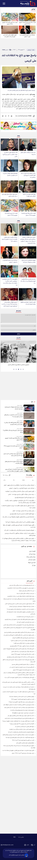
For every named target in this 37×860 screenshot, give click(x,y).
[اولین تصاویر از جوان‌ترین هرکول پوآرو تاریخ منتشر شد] (27, 294)
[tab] (23, 369)
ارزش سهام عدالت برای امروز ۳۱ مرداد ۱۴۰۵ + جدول (23, 753)
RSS (14, 837)
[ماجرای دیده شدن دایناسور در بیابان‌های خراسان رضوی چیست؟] (28, 415)
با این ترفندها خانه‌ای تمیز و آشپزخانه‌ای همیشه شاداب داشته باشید (19, 718)
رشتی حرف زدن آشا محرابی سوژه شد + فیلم (23, 511)
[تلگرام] (6, 116)
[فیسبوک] (9, 116)
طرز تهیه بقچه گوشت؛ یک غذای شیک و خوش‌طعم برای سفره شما (20, 737)
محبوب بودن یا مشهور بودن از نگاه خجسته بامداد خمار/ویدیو (21, 588)
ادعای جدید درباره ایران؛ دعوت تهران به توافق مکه (23, 713)
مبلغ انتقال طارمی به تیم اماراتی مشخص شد (24, 726)
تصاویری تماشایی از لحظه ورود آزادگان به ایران (18, 365)
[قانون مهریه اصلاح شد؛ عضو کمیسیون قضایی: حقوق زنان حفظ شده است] (28, 470)
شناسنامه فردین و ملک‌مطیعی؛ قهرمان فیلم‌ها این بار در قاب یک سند (27, 281)
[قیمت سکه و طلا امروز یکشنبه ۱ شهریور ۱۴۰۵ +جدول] (27, 17)
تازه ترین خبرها (31, 563)
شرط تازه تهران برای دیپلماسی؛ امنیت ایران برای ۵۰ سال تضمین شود (13, 454)
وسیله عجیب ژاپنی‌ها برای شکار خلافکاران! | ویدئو (13, 431)
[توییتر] (3, 116)
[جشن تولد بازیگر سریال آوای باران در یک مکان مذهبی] (9, 186)
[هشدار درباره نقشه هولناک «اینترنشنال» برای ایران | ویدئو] (28, 408)
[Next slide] (34, 351)
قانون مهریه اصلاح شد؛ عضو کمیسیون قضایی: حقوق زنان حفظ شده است (14, 470)
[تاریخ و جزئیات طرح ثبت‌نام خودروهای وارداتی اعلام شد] (28, 462)
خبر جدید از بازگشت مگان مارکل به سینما (28, 153)
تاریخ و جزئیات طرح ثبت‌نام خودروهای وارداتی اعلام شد (14, 462)
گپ (34, 845)
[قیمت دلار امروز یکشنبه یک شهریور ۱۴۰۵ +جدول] (9, 17)
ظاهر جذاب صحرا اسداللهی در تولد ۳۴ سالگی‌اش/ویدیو (22, 646)
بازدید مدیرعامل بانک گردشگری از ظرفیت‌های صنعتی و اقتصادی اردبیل (19, 632)
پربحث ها (5, 475)
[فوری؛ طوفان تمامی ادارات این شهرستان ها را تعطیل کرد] (9, 30)
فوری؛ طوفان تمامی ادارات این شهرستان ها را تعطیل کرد (9, 36)
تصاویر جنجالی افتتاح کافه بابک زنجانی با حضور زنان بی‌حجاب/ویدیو (13, 423)
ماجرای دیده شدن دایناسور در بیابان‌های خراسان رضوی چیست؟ (13, 416)
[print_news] (11, 116)
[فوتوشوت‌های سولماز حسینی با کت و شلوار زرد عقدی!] (9, 166)
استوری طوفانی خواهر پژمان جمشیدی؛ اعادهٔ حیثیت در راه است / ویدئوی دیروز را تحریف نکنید (9, 304)
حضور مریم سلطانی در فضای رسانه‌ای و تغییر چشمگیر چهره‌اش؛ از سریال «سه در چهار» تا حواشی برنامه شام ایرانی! (27, 240)
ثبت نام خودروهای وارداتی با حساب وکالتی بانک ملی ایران (21, 585)
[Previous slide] (2, 351)
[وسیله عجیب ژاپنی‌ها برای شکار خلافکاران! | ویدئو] (28, 431)
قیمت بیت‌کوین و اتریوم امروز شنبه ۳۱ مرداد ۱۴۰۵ (23, 740)
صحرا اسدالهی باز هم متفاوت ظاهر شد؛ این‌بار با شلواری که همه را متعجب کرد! (9, 239)
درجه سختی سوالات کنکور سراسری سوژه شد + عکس (21, 494)
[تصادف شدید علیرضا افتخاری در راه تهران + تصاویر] (27, 30)
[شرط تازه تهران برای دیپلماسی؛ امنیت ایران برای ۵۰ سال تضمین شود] (28, 454)
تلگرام (28, 845)
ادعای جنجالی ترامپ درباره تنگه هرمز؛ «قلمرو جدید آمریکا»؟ (21, 702)
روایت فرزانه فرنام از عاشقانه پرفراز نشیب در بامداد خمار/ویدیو (21, 596)
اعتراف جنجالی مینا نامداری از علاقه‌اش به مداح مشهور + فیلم (19, 485)
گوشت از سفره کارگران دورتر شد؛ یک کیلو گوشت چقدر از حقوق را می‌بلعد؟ (18, 721)
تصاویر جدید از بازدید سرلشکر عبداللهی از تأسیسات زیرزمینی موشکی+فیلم (18, 735)
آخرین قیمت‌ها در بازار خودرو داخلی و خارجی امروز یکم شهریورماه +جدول (18, 649)
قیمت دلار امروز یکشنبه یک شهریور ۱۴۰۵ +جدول (9, 23)
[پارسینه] (26, 3)
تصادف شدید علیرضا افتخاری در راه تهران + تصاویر (27, 36)
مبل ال (33, 565)
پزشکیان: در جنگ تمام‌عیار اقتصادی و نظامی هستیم (23, 664)
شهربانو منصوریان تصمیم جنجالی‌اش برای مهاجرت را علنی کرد (19, 530)
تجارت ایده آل (31, 560)
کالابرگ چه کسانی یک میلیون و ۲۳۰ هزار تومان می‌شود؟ (22, 724)
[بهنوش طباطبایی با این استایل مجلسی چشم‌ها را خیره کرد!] (27, 252)
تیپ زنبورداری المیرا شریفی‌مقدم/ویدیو (24, 497)
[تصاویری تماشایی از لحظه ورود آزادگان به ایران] (18, 352)
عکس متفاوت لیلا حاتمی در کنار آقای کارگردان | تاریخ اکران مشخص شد (28, 175)
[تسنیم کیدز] (18, 126)
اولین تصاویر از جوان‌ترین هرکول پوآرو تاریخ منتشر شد (28, 303)
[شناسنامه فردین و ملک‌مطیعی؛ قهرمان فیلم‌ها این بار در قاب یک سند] (27, 271)
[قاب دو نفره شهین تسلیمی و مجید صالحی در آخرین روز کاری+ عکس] (9, 145)
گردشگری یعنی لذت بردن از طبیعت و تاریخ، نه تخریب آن (22, 667)
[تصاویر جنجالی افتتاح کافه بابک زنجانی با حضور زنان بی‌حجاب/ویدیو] (28, 423)
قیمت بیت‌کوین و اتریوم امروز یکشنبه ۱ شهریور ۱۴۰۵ (22, 699)
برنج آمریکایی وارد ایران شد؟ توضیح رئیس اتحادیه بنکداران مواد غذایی (19, 625)
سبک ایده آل (32, 554)
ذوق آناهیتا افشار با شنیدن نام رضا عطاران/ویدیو (22, 514)
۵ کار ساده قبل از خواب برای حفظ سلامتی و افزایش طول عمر (21, 716)
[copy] (33, 116)
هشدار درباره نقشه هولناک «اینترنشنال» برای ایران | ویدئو (14, 408)
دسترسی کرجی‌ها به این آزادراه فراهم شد (25, 617)
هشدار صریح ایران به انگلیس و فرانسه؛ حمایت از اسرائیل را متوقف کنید (18, 705)
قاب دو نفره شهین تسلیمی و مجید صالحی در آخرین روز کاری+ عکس (9, 154)
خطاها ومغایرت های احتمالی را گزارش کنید (25, 743)
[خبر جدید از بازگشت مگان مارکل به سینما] (27, 145)
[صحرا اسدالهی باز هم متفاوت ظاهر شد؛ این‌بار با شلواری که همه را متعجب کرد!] (9, 229)
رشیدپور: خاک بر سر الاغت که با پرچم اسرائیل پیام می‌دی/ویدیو (20, 657)
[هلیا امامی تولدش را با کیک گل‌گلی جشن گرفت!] (27, 186)
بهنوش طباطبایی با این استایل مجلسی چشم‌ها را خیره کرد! (28, 261)
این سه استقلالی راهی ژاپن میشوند (26, 591)
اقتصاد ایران (32, 551)
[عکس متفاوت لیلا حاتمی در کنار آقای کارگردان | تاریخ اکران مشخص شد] (27, 166)
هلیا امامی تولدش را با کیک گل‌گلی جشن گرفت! (29, 195)
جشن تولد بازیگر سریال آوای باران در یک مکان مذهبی (9, 195)
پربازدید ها (29, 475)
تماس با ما (21, 837)
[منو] (4, 4)
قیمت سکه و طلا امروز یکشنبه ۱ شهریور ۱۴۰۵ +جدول (27, 23)
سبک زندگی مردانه (31, 557)
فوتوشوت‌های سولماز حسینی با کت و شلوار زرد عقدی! (10, 174)
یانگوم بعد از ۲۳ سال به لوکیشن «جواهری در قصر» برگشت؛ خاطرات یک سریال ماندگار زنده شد (9, 282)
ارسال (18, 334)
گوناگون (33, 9)
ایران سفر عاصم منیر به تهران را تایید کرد (25, 622)
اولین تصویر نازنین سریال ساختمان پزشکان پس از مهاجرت (19, 491)
